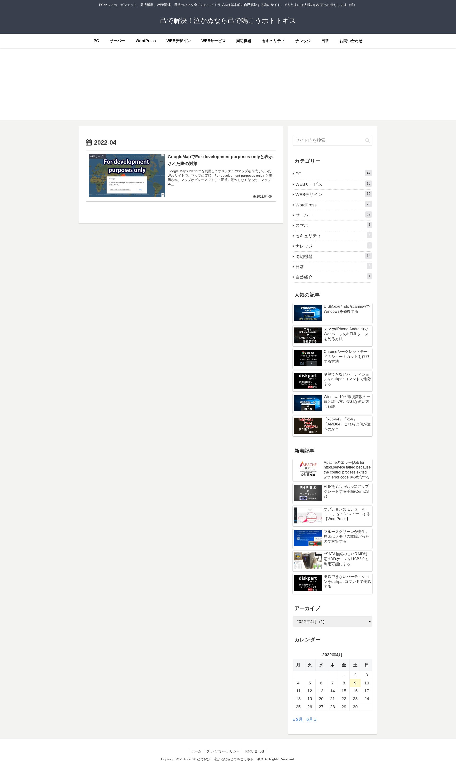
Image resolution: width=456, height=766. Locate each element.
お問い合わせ (255, 751)
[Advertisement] (228, 87)
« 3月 (298, 719)
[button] (367, 140)
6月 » (311, 719)
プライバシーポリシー (223, 751)
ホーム (196, 751)
